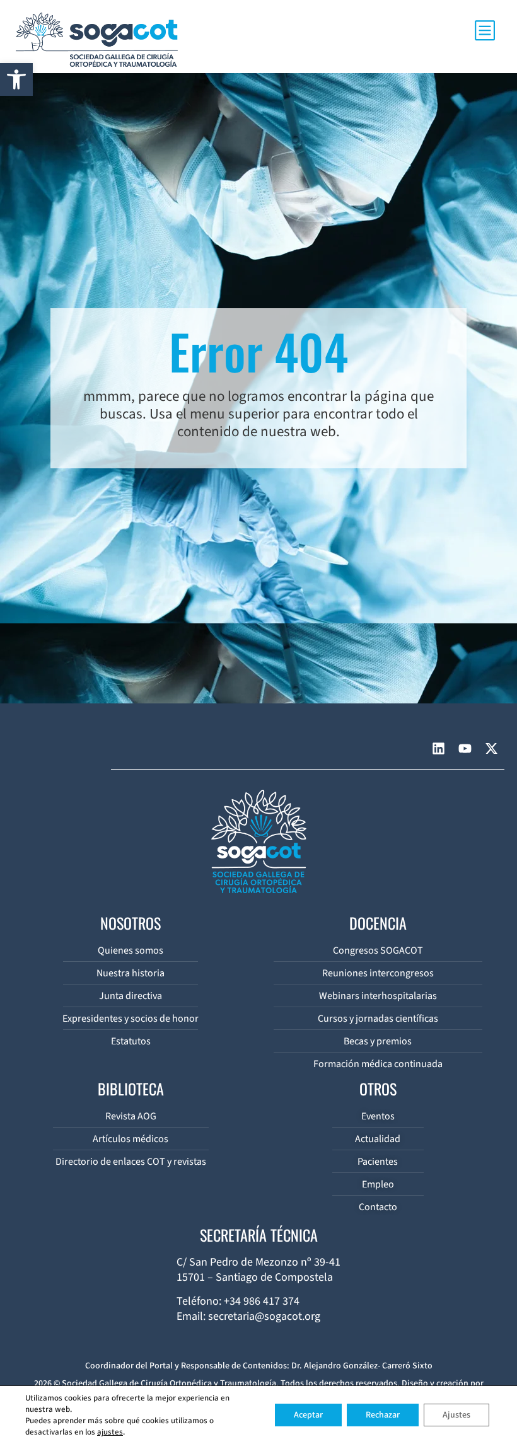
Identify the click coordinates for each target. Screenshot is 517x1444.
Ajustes (456, 1415)
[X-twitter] (491, 748)
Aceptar (308, 1415)
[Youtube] (464, 748)
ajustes (110, 1432)
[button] (16, 79)
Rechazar (383, 1415)
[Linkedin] (438, 748)
